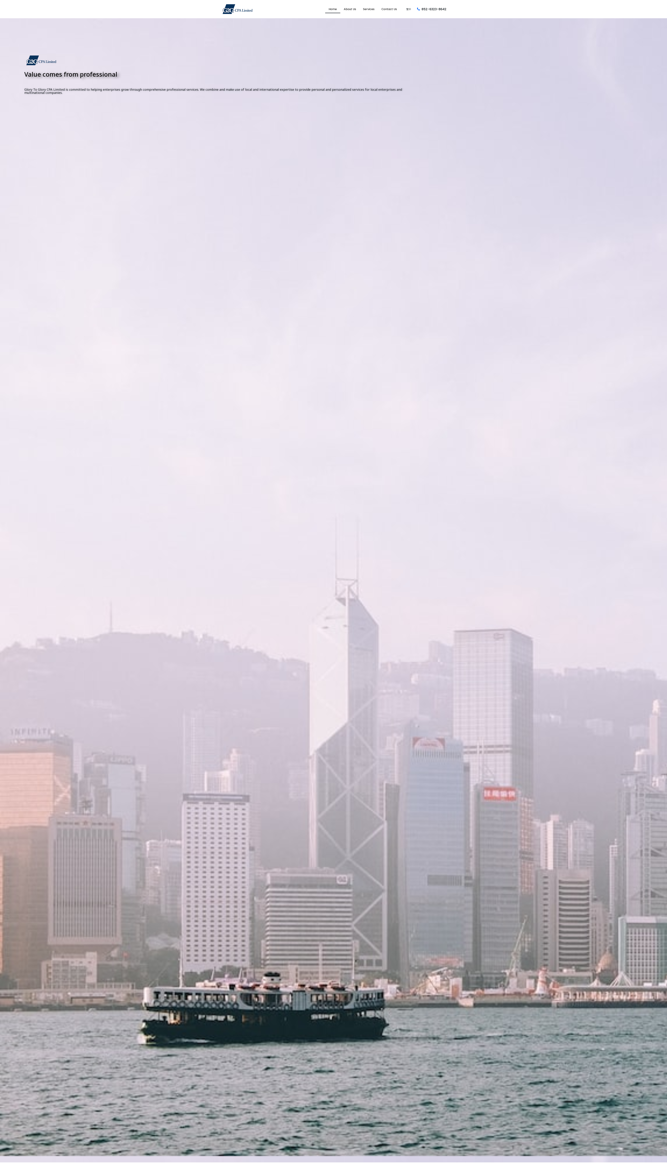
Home (333, 9)
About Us (350, 9)
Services (368, 9)
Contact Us (389, 9)
